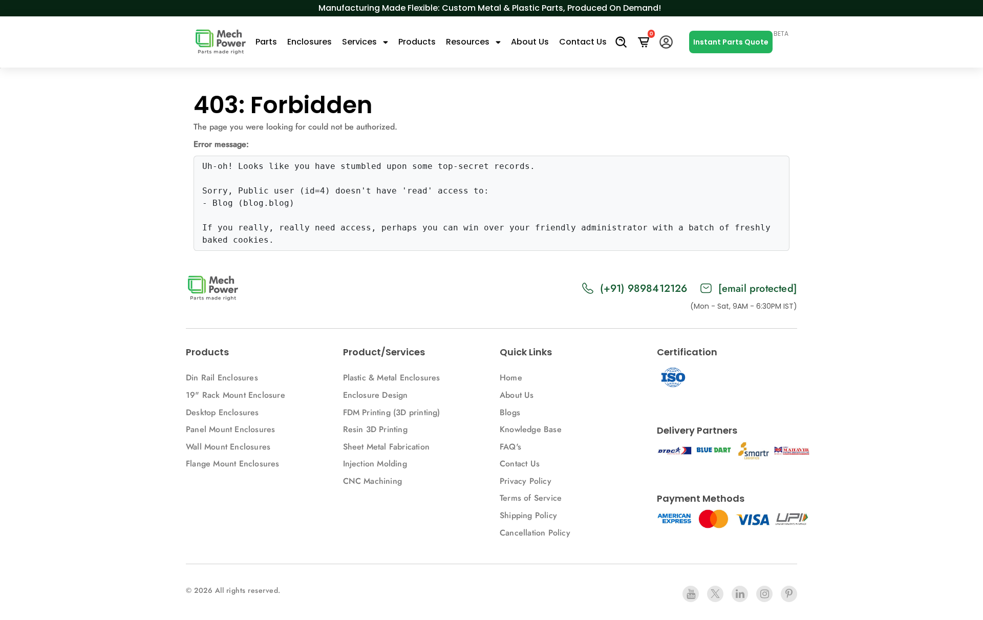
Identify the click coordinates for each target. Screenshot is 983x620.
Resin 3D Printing (377, 429)
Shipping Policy (528, 515)
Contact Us (583, 42)
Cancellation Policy (535, 533)
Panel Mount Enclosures (230, 429)
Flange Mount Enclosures (233, 463)
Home (511, 377)
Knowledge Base (531, 429)
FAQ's (510, 447)
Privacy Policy (525, 481)
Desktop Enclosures (222, 412)
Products (417, 42)
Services (360, 42)
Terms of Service (531, 498)
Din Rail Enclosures (222, 377)
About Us (530, 42)
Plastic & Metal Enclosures (391, 377)
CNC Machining (372, 481)
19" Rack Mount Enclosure (235, 395)
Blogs (510, 412)
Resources (469, 42)
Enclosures (309, 42)
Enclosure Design (375, 395)
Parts (266, 42)
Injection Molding (375, 463)
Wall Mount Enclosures (228, 447)
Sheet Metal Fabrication (386, 447)
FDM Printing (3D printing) (391, 412)
